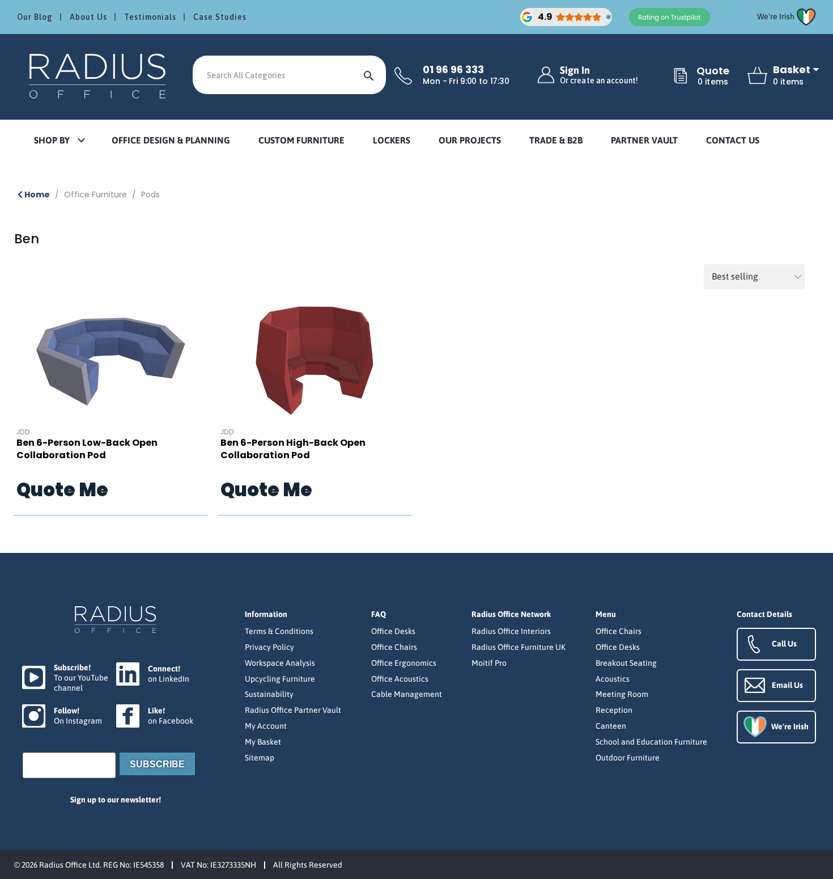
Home (36, 194)
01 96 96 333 (453, 70)
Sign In (599, 75)
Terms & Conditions (279, 631)
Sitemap (259, 757)
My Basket (263, 741)
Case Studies (219, 17)
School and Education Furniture (651, 741)
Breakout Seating (626, 662)
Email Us (787, 685)
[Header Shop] (99, 75)
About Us (88, 17)
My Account (266, 725)
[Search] (369, 75)
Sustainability (269, 694)
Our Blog (35, 17)
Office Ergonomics (403, 662)
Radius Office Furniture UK (518, 647)
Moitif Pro (489, 662)
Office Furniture (95, 194)
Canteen (611, 725)
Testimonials (150, 17)
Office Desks (393, 631)
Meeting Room (622, 694)
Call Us (784, 643)
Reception (614, 710)
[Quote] (680, 76)
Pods (150, 194)
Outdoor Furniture (628, 757)
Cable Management (406, 694)
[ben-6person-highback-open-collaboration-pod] (314, 360)
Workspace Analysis (280, 662)
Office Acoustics (399, 678)
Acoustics (613, 678)
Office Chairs (394, 647)
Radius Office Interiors (511, 631)
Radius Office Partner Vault (293, 710)
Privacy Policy (269, 647)
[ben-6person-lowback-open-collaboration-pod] (110, 360)
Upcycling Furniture (280, 678)
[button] (59, 140)
